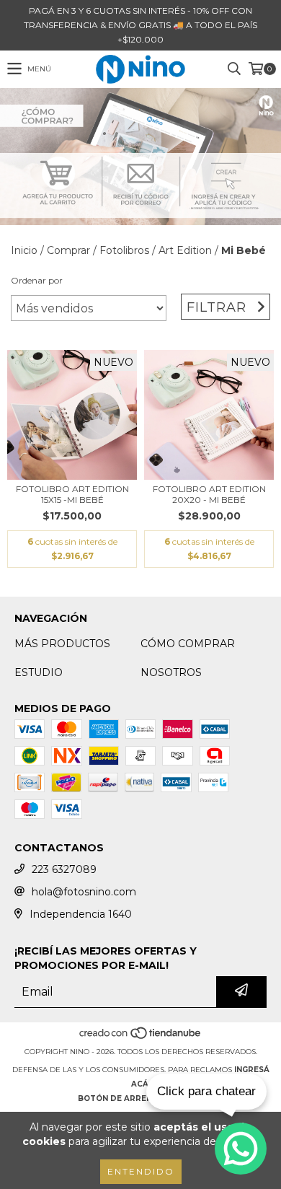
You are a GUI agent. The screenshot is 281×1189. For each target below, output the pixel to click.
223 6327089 (64, 869)
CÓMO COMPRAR (187, 643)
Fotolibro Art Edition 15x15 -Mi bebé (72, 494)
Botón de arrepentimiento (140, 1098)
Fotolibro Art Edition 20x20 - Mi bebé (209, 494)
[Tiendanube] (141, 1037)
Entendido (140, 1171)
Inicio (24, 250)
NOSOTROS (171, 672)
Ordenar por (37, 280)
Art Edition (185, 250)
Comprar (68, 250)
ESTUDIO (38, 672)
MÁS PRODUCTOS (62, 643)
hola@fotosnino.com (84, 891)
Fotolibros (124, 250)
